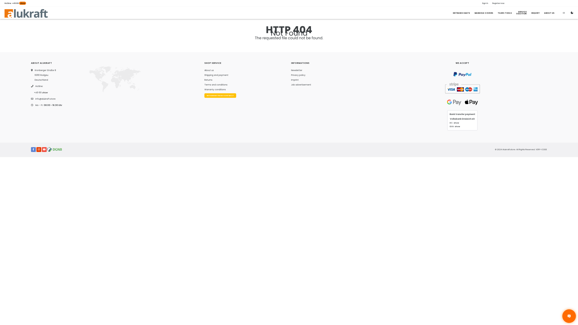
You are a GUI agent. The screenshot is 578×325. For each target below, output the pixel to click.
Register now (498, 3)
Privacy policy (298, 75)
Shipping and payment (216, 75)
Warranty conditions (215, 89)
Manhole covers (484, 13)
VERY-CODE (541, 149)
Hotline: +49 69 (15, 3)
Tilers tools (505, 13)
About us (209, 70)
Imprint (295, 79)
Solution (521, 13)
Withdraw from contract (220, 95)
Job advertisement (301, 84)
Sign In (485, 3)
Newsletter (296, 70)
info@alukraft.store (45, 98)
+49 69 (41, 92)
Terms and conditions (215, 84)
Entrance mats (461, 13)
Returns (208, 79)
